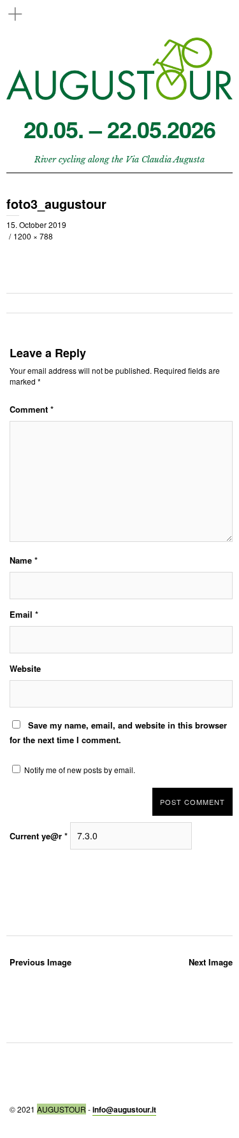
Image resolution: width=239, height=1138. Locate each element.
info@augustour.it (124, 1109)
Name (24, 560)
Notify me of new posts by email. (79, 769)
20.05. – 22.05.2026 (119, 129)
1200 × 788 (33, 236)
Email (24, 614)
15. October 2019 (36, 224)
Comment (32, 409)
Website (25, 668)
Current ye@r (39, 836)
